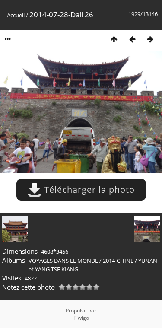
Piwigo (81, 318)
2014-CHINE (118, 260)
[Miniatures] (114, 39)
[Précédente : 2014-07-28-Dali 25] (132, 39)
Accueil (16, 15)
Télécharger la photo (88, 189)
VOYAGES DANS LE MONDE (63, 260)
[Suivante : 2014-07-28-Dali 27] (150, 39)
